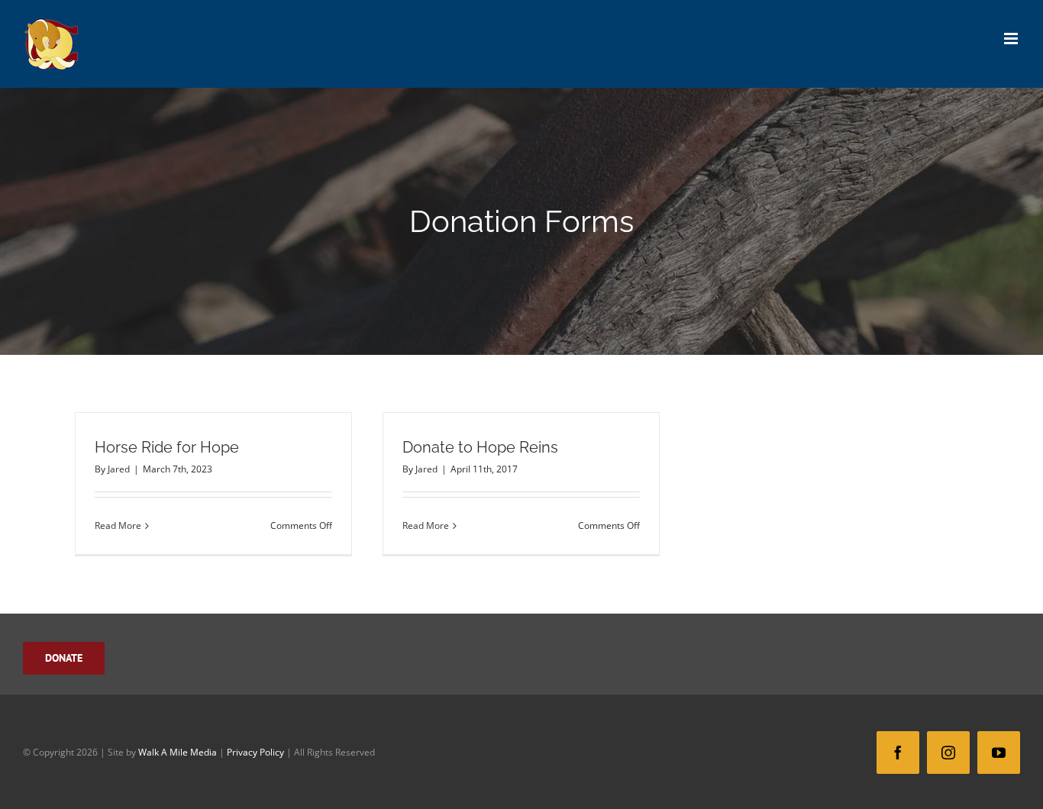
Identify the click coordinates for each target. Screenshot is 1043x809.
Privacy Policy (255, 752)
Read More (118, 525)
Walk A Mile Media (177, 752)
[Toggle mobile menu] (1012, 39)
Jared (119, 469)
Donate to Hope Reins (480, 447)
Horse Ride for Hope (167, 447)
